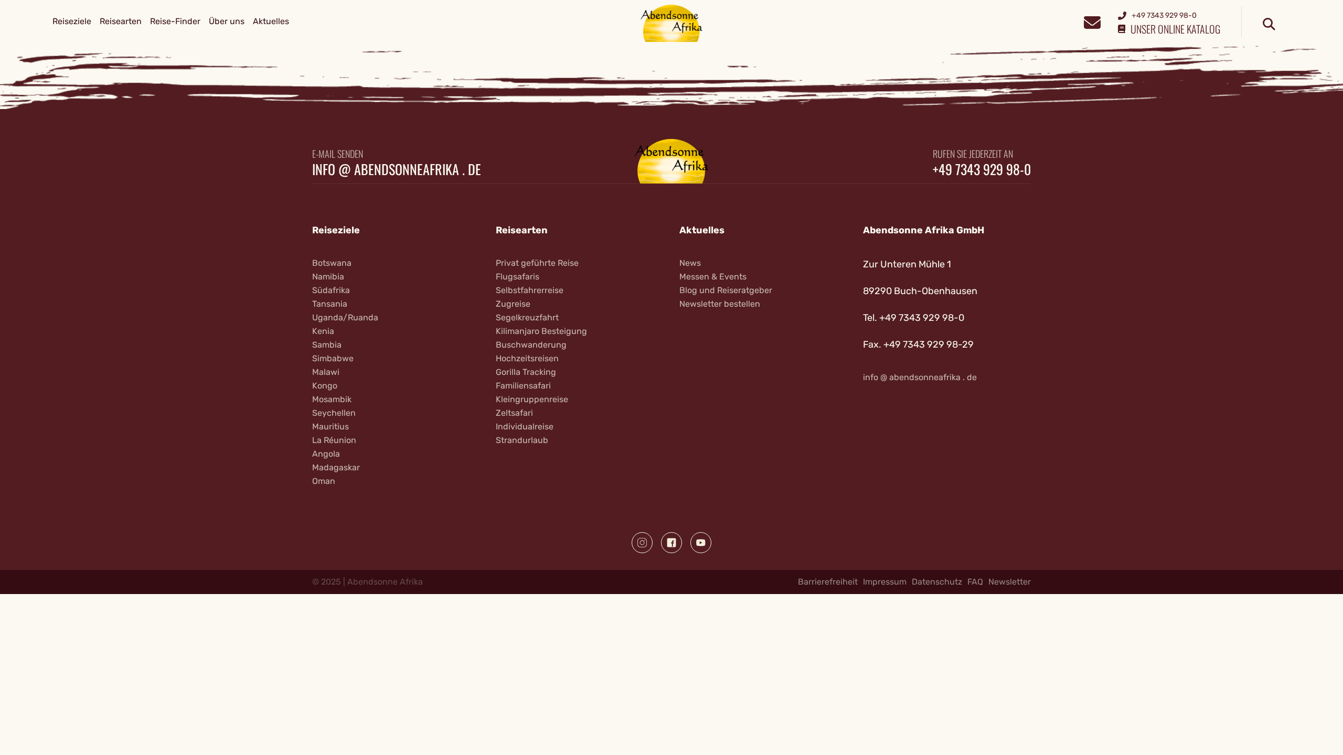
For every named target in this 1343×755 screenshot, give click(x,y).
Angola (326, 454)
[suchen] (1269, 25)
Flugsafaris (517, 277)
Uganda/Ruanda (345, 317)
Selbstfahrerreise (529, 290)
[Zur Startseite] (671, 23)
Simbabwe (333, 358)
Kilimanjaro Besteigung (541, 331)
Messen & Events (713, 277)
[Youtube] (700, 542)
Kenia (323, 331)
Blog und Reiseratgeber (725, 290)
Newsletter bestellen (719, 304)
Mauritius (330, 427)
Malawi (325, 372)
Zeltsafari (514, 413)
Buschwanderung (531, 345)
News (690, 263)
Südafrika (331, 290)
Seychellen (334, 413)
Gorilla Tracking (526, 372)
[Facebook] (671, 542)
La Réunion (334, 440)
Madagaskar (336, 467)
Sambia (327, 345)
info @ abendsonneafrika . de (396, 169)
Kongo (324, 386)
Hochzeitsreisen (527, 358)
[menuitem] (71, 21)
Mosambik (331, 399)
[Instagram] (642, 542)
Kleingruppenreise (532, 399)
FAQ (975, 582)
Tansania (329, 304)
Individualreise (524, 427)
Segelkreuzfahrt (527, 317)
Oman (323, 481)
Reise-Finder (175, 21)
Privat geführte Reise (537, 263)
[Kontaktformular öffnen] (1092, 21)
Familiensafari (523, 386)
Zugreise (513, 304)
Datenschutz (937, 582)
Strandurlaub (522, 440)
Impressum (885, 582)
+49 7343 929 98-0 (982, 169)
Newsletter (1009, 582)
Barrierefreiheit (828, 582)
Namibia (328, 277)
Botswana (331, 263)
